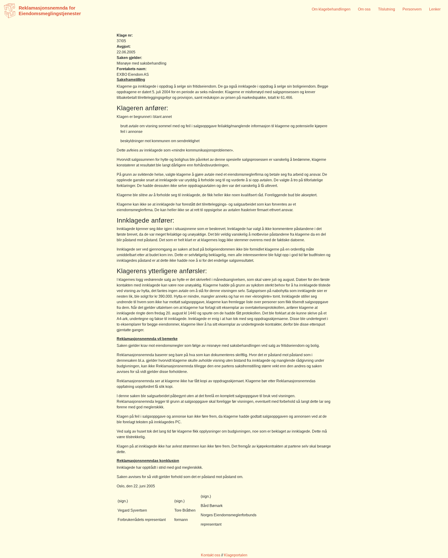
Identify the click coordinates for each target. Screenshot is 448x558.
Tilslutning (386, 9)
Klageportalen (235, 555)
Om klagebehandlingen (331, 9)
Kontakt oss (210, 555)
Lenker (435, 9)
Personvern (412, 9)
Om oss (364, 9)
